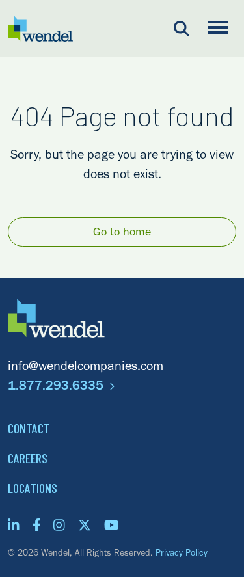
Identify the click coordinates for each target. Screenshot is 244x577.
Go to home (122, 233)
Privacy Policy (182, 554)
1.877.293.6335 (57, 387)
